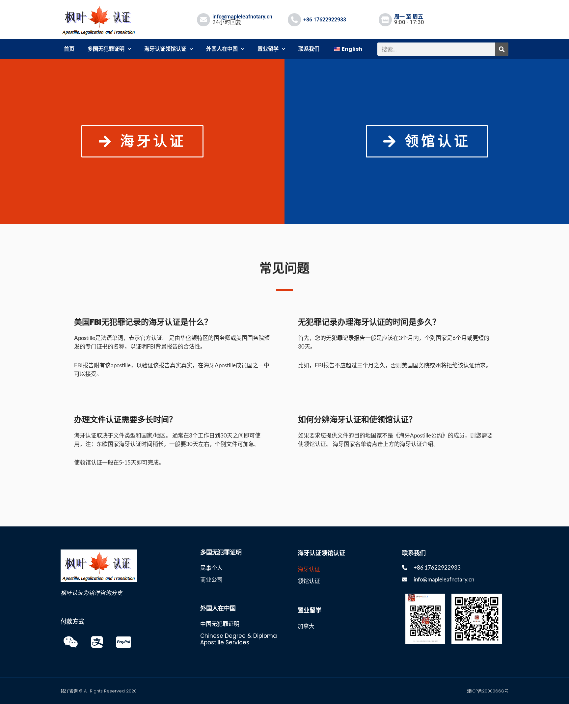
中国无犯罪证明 (219, 624)
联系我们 (308, 49)
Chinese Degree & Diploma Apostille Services (238, 639)
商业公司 (211, 580)
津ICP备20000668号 (487, 691)
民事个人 (211, 568)
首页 (69, 49)
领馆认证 (309, 581)
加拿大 (306, 626)
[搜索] (501, 49)
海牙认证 (309, 569)
